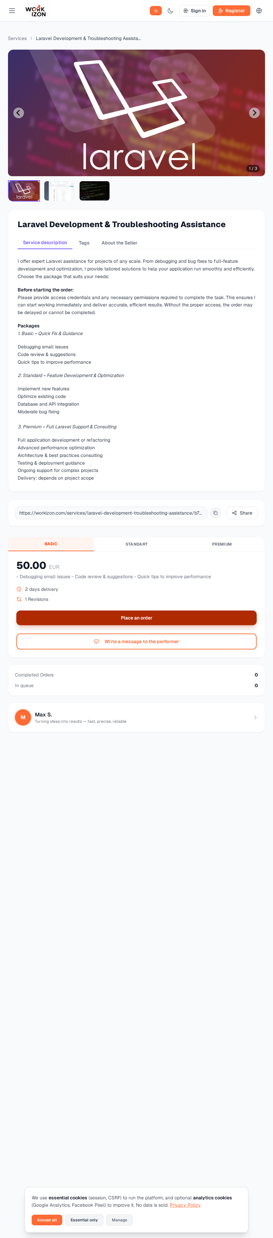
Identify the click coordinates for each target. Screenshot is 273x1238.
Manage (119, 1220)
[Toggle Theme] (170, 11)
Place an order (136, 618)
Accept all (47, 1220)
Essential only (84, 1220)
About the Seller (119, 243)
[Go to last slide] (18, 113)
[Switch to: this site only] (156, 10)
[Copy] (215, 513)
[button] (24, 191)
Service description (45, 242)
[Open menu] (12, 10)
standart (136, 544)
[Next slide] (254, 113)
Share (246, 513)
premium (222, 544)
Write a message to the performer (142, 641)
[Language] (259, 11)
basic (51, 544)
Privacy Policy (185, 1205)
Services (17, 38)
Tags (84, 243)
